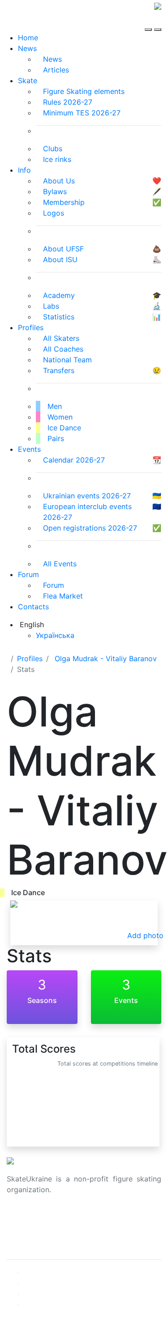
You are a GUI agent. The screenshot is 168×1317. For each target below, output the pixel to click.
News (27, 48)
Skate (27, 80)
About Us (23, 1218)
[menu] (149, 21)
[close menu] (157, 21)
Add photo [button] (145, 935)
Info (24, 170)
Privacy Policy (31, 1228)
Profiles (30, 327)
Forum (28, 574)
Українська (55, 635)
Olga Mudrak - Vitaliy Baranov (106, 658)
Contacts (33, 606)
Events (29, 449)
